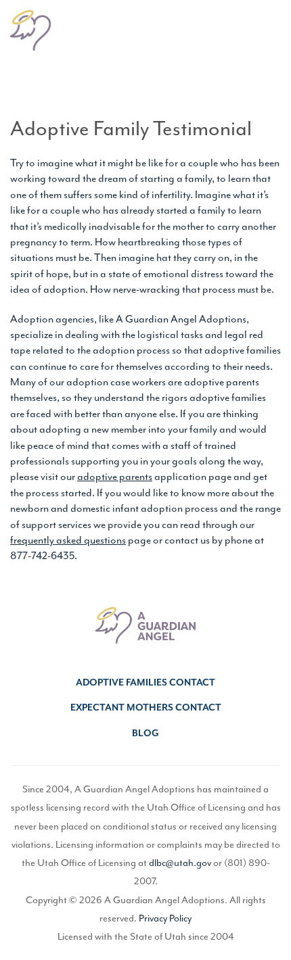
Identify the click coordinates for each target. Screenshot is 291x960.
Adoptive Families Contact (145, 682)
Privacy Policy (165, 918)
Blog (145, 733)
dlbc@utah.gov (180, 863)
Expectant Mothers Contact (145, 707)
